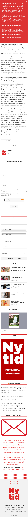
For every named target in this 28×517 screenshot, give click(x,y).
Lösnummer (21, 505)
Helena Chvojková (6, 140)
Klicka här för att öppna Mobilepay (11, 37)
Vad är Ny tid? (14, 505)
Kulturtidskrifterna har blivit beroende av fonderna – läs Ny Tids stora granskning (18, 269)
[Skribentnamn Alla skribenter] (14, 229)
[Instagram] (17, 482)
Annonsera (7, 507)
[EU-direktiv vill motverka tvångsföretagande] (5, 286)
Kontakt (19, 509)
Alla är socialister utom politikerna (12, 397)
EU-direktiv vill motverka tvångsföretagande (17, 285)
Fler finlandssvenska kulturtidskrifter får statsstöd (16, 277)
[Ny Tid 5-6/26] (14, 321)
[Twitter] (14, 482)
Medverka (20, 507)
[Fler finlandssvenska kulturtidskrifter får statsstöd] (5, 278)
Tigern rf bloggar (14, 383)
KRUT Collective (23, 511)
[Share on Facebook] (12, 145)
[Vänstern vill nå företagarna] (5, 295)
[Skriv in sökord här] (14, 223)
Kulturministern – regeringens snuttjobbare (18, 302)
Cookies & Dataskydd (12, 509)
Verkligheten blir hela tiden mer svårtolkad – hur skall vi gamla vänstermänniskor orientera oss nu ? (13, 406)
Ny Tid (10, 150)
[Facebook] (11, 482)
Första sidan (7, 505)
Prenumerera (14, 507)
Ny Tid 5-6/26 (5, 331)
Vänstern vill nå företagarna (18, 293)
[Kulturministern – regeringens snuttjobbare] (5, 303)
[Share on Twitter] (13, 145)
